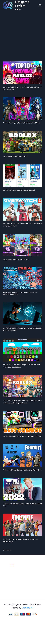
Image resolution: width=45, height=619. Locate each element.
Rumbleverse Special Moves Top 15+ (15, 259)
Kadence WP (27, 607)
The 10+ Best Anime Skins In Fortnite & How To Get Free (22, 470)
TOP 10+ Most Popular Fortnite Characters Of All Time (21, 123)
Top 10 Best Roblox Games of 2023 (15, 156)
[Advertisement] (22, 34)
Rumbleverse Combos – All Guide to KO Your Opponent (22, 436)
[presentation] (22, 72)
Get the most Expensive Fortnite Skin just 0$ (19, 190)
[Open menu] (39, 5)
